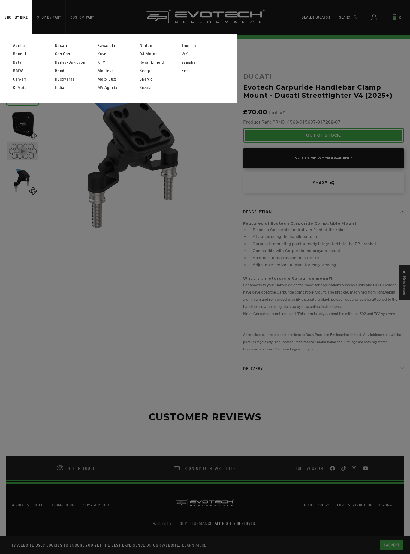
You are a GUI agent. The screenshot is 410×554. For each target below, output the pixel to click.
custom (82, 17)
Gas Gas (62, 54)
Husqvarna (65, 79)
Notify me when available (323, 158)
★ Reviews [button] (404, 283)
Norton (146, 45)
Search (346, 17)
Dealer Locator (316, 17)
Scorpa (146, 70)
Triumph (189, 45)
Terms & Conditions (353, 504)
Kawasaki (106, 45)
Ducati (61, 45)
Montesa (106, 70)
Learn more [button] (194, 545)
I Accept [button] (391, 545)
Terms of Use (64, 504)
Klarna (385, 504)
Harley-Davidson (70, 62)
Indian (61, 87)
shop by (16, 17)
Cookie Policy (316, 504)
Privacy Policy (96, 504)
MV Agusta (108, 87)
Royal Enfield (152, 62)
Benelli (19, 54)
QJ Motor (148, 54)
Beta (17, 62)
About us (20, 504)
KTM (102, 62)
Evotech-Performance (189, 523)
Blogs (40, 504)
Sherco (146, 79)
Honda (61, 70)
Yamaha (189, 62)
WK (185, 54)
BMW (18, 70)
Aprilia (19, 45)
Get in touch (82, 468)
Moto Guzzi (108, 79)
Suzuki (146, 87)
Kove (102, 54)
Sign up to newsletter (210, 468)
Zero (186, 70)
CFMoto (20, 87)
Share (320, 183)
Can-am (20, 79)
